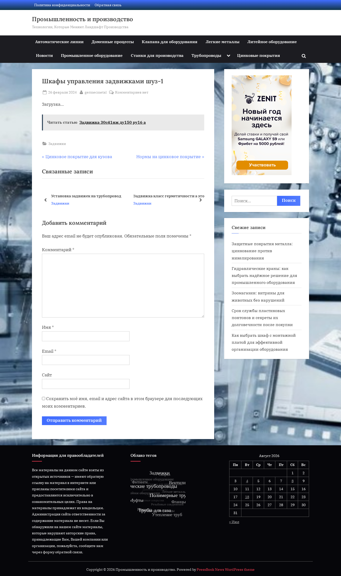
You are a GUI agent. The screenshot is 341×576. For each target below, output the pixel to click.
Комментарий (58, 249)
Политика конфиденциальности (62, 4)
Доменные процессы (113, 41)
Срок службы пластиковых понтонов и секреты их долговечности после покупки (262, 317)
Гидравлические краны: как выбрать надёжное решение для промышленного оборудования (264, 275)
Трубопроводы (206, 55)
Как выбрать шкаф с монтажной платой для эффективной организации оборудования (264, 342)
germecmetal (96, 92)
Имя (48, 327)
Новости (44, 55)
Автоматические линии (59, 41)
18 (247, 496)
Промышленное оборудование (92, 55)
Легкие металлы (222, 41)
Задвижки (57, 143)
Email (49, 351)
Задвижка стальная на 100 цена (163, 195)
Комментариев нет (131, 92)
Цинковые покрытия (258, 55)
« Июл (234, 521)
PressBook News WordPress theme (226, 569)
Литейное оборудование (272, 41)
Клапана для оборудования (169, 41)
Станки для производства (157, 55)
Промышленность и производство (82, 19)
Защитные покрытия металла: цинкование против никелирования (262, 250)
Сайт (47, 375)
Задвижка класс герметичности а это (86, 195)
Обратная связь (108, 4)
